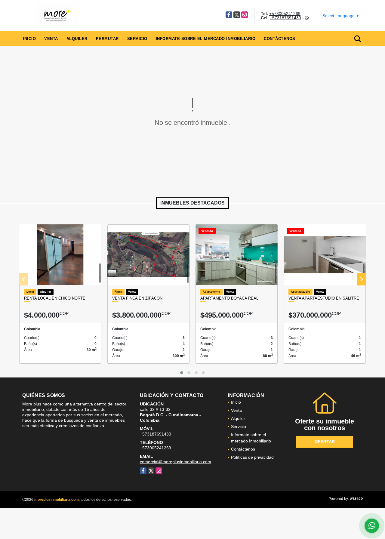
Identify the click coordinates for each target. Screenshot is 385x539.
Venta (51, 38)
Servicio (137, 38)
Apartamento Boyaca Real (229, 298)
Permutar (107, 38)
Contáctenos (279, 38)
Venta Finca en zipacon (137, 298)
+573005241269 (284, 13)
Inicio (29, 38)
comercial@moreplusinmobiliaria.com (175, 461)
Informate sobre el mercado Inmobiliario (206, 38)
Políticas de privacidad (252, 457)
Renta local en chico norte (54, 298)
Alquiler (77, 38)
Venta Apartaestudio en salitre (323, 298)
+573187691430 (285, 17)
